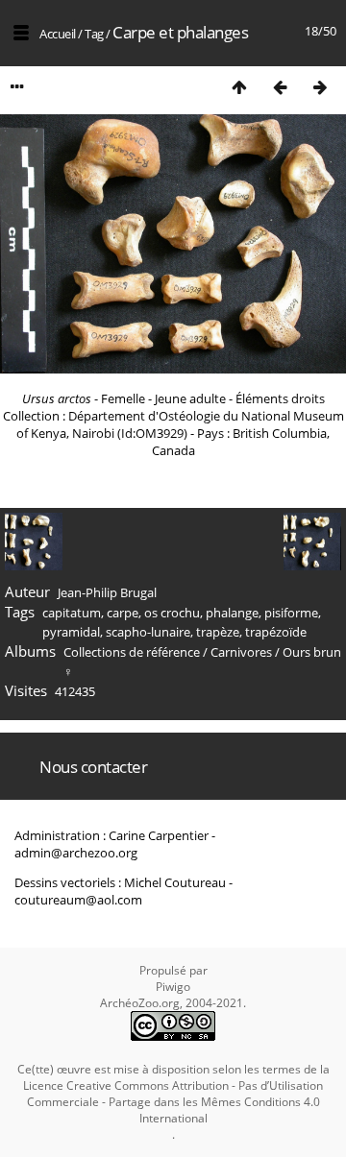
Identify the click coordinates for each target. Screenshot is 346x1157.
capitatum (71, 612)
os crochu (172, 612)
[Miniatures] (239, 87)
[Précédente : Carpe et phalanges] (280, 87)
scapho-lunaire (148, 631)
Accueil (57, 33)
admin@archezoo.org (75, 852)
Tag (94, 33)
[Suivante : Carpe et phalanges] (320, 87)
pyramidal (71, 631)
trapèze (217, 631)
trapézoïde (276, 631)
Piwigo (173, 986)
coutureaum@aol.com (78, 899)
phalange (232, 612)
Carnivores (241, 652)
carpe (122, 612)
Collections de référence (131, 652)
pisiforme (291, 612)
